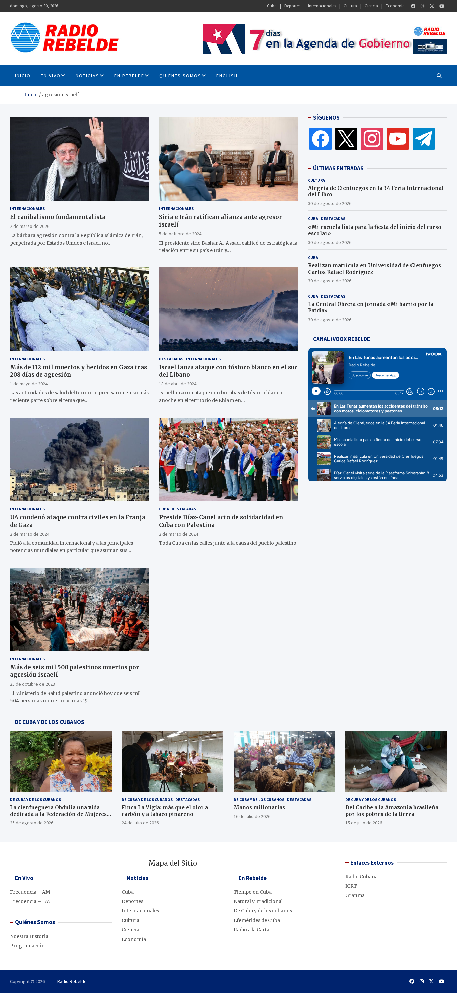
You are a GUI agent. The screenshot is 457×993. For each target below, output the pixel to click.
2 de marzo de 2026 (29, 226)
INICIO (23, 76)
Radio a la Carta (251, 930)
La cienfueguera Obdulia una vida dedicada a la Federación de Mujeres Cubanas (58, 814)
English (227, 76)
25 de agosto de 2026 (31, 823)
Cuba (272, 6)
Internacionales (322, 6)
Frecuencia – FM (30, 901)
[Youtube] (442, 6)
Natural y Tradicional (258, 901)
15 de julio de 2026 (363, 823)
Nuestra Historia (29, 936)
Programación (27, 946)
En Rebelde (129, 76)
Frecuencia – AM (30, 892)
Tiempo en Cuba (253, 892)
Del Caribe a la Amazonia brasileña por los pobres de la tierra (391, 810)
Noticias (87, 76)
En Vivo (51, 76)
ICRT (351, 886)
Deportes (292, 6)
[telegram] (424, 139)
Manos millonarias (259, 807)
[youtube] (398, 139)
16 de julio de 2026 (252, 816)
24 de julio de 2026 (140, 823)
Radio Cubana (361, 877)
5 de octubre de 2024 (180, 234)
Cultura (350, 6)
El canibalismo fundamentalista (57, 217)
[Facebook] (413, 6)
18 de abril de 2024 (177, 384)
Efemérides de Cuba (257, 920)
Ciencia (371, 6)
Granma (355, 895)
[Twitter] (432, 6)
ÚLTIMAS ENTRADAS (338, 168)
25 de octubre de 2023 (32, 684)
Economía (395, 6)
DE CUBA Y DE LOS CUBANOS (49, 722)
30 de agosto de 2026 (329, 203)
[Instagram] (422, 6)
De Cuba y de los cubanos (35, 799)
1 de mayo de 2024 (29, 384)
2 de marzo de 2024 (29, 534)
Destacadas (171, 358)
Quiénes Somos (180, 76)
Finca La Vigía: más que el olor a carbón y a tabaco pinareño (165, 810)
